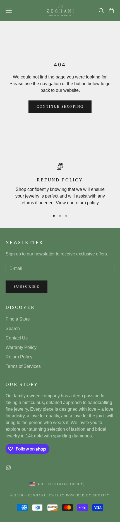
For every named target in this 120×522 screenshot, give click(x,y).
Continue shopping (60, 106)
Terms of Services (23, 366)
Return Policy (19, 356)
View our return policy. (78, 202)
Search (13, 328)
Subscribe (26, 286)
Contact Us (17, 338)
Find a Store (18, 319)
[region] (60, 184)
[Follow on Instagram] (8, 468)
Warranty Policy (21, 347)
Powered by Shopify (88, 495)
